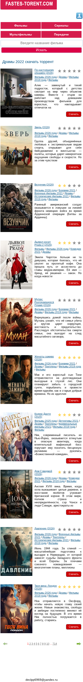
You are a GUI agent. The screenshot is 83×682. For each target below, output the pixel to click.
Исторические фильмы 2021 (51, 196)
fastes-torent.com (23, 672)
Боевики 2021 (67, 190)
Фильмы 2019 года (56, 312)
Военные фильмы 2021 (48, 193)
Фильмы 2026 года (45, 77)
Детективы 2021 (68, 420)
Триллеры (51, 366)
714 (55, 643)
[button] (73, 114)
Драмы (63, 77)
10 (47, 643)
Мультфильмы (21, 34)
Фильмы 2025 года (45, 420)
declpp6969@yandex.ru (42, 679)
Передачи (61, 34)
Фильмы (20, 25)
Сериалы (61, 25)
